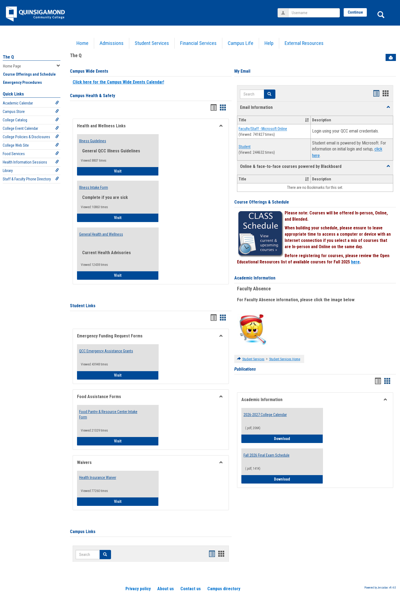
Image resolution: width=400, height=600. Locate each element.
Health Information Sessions (25, 162)
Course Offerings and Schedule (29, 74)
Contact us (190, 588)
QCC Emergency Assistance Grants (106, 351)
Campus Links (83, 531)
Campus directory (223, 588)
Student (245, 147)
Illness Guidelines (92, 141)
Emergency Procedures (22, 82)
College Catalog (15, 120)
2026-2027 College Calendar (265, 415)
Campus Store (14, 111)
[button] (388, 107)
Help (268, 43)
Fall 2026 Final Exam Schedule (267, 455)
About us (165, 588)
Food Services (14, 154)
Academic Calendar (18, 103)
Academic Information (254, 278)
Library (8, 170)
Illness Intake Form (93, 187)
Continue (355, 12)
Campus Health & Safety (92, 95)
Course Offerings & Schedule (261, 202)
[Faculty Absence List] (252, 329)
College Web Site (16, 145)
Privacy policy (138, 588)
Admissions (112, 43)
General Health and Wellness (101, 234)
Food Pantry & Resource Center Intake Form (108, 414)
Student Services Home (284, 359)
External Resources (304, 43)
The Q (8, 57)
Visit (133, 171)
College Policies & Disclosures (26, 137)
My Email (242, 71)
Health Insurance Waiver (97, 477)
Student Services (152, 43)
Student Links (83, 305)
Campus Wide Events (89, 71)
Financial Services (198, 43)
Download (298, 438)
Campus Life (240, 43)
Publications (245, 369)
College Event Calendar (20, 128)
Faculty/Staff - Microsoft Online (263, 129)
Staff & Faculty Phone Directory (27, 179)
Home (82, 43)
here (355, 261)
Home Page (12, 66)
